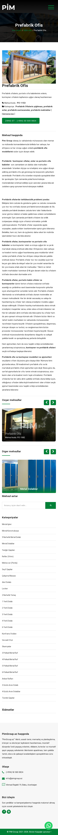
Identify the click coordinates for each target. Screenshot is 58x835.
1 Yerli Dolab (7, 601)
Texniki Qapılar (8, 698)
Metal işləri (6, 524)
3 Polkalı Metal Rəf (10, 653)
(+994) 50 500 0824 (14, 772)
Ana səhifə (17, 30)
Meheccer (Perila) (9, 563)
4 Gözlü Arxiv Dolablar (11, 691)
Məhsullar (27, 30)
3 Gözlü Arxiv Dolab (10, 685)
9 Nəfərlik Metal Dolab (11, 537)
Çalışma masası (9, 576)
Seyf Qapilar (7, 569)
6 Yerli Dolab (7, 627)
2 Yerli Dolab (7, 608)
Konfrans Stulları (9, 634)
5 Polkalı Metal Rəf (10, 666)
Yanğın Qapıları (8, 550)
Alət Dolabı (6, 582)
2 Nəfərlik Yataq (9, 595)
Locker (5, 589)
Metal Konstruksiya (10, 531)
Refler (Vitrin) (7, 556)
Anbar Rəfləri (7, 679)
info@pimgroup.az (14, 778)
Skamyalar (6, 646)
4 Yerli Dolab (7, 621)
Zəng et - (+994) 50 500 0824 (20, 121)
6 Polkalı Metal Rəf (10, 672)
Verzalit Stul (7, 640)
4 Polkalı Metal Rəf (10, 659)
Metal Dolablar (8, 544)
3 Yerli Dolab (7, 614)
